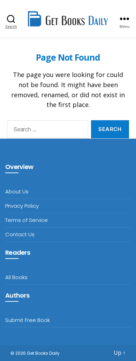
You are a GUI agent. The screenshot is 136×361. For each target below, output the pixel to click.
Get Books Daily (43, 353)
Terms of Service (26, 220)
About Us (17, 191)
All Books (16, 277)
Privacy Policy (22, 205)
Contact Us (20, 234)
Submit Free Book (27, 320)
